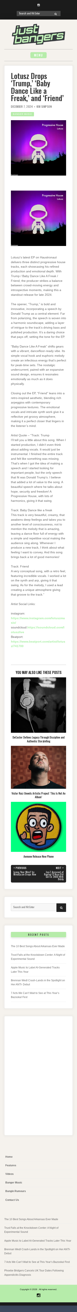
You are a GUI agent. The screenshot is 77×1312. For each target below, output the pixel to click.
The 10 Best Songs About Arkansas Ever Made (38, 946)
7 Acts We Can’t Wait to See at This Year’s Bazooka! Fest (37, 1261)
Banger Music (22, 114)
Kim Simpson (44, 107)
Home (9, 1156)
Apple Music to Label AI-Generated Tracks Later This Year (37, 1240)
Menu (38, 55)
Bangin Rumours (15, 1191)
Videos (9, 1173)
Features (10, 1165)
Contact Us (12, 1199)
